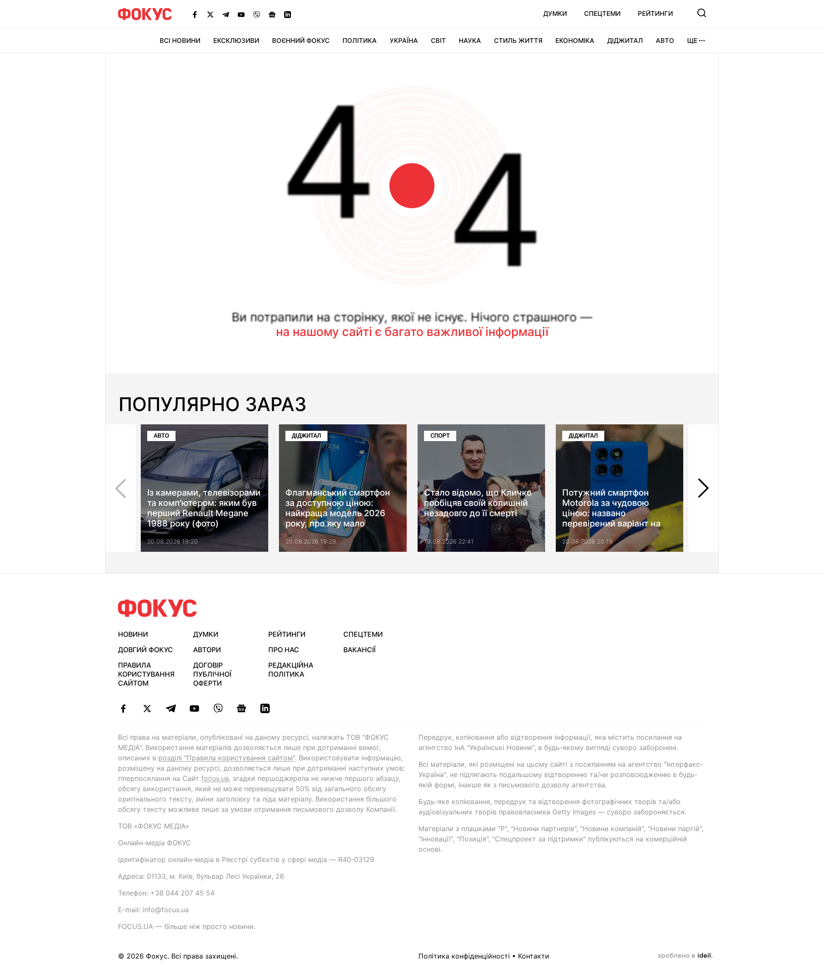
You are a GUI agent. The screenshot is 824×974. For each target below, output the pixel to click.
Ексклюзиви (236, 40)
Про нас (283, 649)
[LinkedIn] (287, 14)
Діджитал (625, 40)
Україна (404, 40)
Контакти (533, 956)
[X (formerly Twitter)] (210, 14)
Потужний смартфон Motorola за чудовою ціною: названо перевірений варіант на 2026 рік (611, 513)
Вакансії (359, 649)
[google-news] (241, 708)
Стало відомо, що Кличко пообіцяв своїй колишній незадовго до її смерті (478, 502)
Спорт (440, 436)
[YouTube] (241, 14)
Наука (470, 40)
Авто (665, 40)
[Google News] (272, 14)
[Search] (701, 13)
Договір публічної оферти (212, 674)
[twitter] (147, 708)
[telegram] (170, 708)
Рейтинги (655, 13)
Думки (555, 13)
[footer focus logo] (157, 608)
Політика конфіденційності (464, 956)
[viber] (217, 708)
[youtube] (194, 708)
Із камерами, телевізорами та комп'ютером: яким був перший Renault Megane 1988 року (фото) (204, 508)
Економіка (574, 40)
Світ (438, 40)
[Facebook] (195, 14)
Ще (692, 40)
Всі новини (180, 40)
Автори (207, 649)
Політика (359, 40)
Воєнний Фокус (301, 40)
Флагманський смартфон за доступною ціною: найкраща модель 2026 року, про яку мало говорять (337, 513)
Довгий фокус (145, 649)
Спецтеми (602, 13)
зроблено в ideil (684, 956)
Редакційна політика (290, 669)
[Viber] (256, 14)
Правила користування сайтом (146, 674)
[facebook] (123, 708)
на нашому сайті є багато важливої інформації (412, 331)
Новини (133, 634)
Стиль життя (518, 40)
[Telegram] (225, 14)
